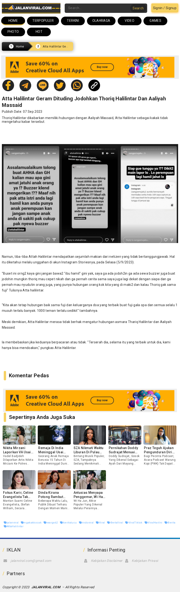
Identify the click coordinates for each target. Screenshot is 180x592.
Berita (171, 522)
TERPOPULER (43, 20)
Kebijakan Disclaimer (106, 561)
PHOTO (13, 31)
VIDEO (129, 20)
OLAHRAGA (101, 20)
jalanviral (13, 522)
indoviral (88, 522)
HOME (13, 20)
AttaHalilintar (15, 526)
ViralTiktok (136, 522)
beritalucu (70, 522)
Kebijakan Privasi (145, 561)
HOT (39, 31)
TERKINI (73, 20)
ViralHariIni (155, 522)
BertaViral (117, 522)
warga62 (52, 522)
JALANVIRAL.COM (45, 587)
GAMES (155, 20)
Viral (102, 522)
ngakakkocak (33, 522)
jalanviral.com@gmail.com (31, 561)
